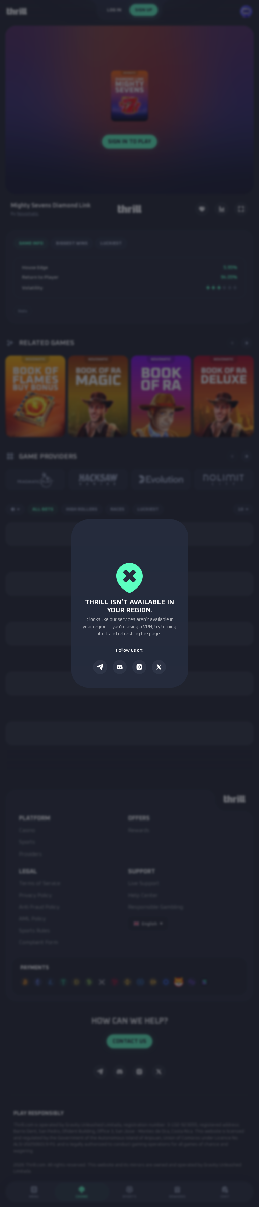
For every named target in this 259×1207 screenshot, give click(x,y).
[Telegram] (100, 667)
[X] (159, 667)
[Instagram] (139, 667)
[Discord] (120, 667)
